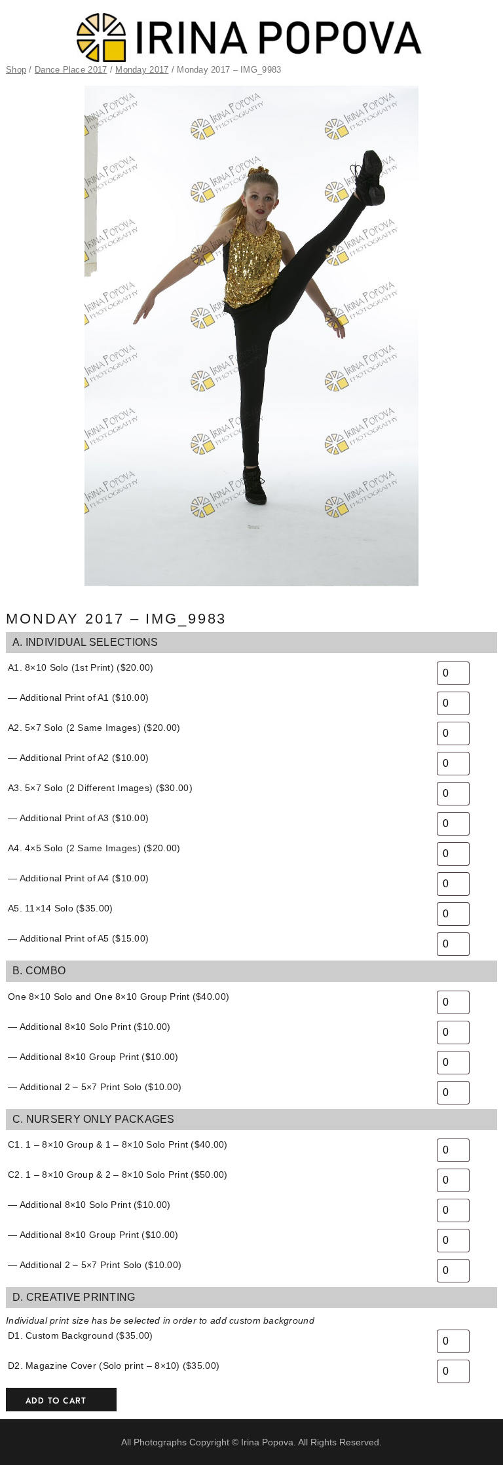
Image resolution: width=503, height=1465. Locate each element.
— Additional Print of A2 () (78, 757)
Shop (16, 70)
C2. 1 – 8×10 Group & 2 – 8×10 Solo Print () (118, 1174)
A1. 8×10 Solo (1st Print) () (81, 667)
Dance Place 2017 (71, 70)
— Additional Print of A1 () (78, 697)
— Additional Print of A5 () (78, 938)
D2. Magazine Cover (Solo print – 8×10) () (113, 1365)
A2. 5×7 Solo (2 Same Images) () (94, 727)
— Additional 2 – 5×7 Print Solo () (94, 1087)
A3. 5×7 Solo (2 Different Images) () (100, 788)
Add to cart (56, 1400)
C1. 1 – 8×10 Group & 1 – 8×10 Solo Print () (118, 1144)
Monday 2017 (141, 70)
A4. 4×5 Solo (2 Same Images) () (94, 848)
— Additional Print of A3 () (78, 818)
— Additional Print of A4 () (78, 878)
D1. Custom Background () (80, 1335)
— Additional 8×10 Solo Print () (89, 1026)
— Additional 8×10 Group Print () (93, 1056)
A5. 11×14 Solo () (60, 908)
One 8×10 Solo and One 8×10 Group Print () (118, 996)
